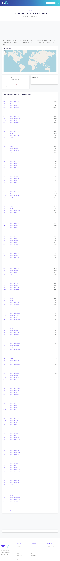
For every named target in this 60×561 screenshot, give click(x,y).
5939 (4, 206)
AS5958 (11, 347)
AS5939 (11, 206)
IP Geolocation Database (21, 548)
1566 (4, 394)
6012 (4, 480)
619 (4, 349)
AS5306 (11, 510)
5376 (4, 266)
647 (4, 118)
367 (4, 105)
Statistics (18, 553)
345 (4, 167)
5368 (4, 461)
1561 (4, 214)
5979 (4, 497)
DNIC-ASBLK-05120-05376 (14, 296)
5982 (4, 328)
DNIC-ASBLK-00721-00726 (14, 99)
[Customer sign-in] (58, 3)
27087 (5, 283)
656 (4, 364)
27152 (4, 401)
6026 (4, 197)
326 (4, 285)
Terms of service (11, 559)
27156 (4, 392)
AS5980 (11, 495)
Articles (32, 549)
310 (4, 424)
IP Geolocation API (19, 546)
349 (4, 330)
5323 (4, 465)
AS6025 (11, 476)
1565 (4, 291)
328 (4, 242)
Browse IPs (33, 551)
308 (4, 403)
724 (4, 386)
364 (4, 229)
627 (4, 319)
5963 (4, 508)
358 (4, 270)
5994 (4, 491)
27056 (5, 420)
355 (4, 184)
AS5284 (11, 362)
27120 (4, 411)
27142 (4, 150)
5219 (4, 454)
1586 (4, 433)
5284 (4, 362)
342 (4, 238)
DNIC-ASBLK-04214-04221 (14, 448)
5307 (4, 193)
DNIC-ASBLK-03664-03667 (15, 437)
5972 (4, 103)
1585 (4, 332)
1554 (4, 122)
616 (4, 388)
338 (4, 251)
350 (4, 148)
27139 (4, 317)
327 (4, 259)
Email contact (49, 554)
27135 (4, 373)
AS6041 (11, 152)
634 (4, 313)
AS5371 (11, 137)
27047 (4, 304)
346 (4, 221)
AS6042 (11, 208)
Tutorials (32, 548)
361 (4, 116)
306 (4, 101)
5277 (4, 129)
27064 (5, 107)
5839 (4, 210)
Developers (18, 549)
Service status (34, 555)
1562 (4, 360)
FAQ (31, 546)
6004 (4, 484)
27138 (4, 281)
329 (4, 236)
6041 (4, 152)
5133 (4, 296)
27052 (4, 422)
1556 (4, 169)
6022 (4, 478)
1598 (4, 493)
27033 (4, 379)
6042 (4, 208)
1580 (4, 174)
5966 (4, 506)
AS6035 (11, 146)
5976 (4, 499)
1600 (4, 135)
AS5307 (11, 193)
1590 (4, 287)
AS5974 (11, 199)
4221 (4, 448)
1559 (4, 244)
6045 (4, 381)
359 (4, 272)
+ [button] (4, 51)
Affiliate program (24, 559)
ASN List (32, 553)
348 (4, 225)
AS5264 (11, 274)
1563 (4, 176)
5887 (4, 439)
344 (4, 191)
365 (4, 180)
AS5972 (11, 103)
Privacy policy (17, 559)
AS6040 (11, 300)
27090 (5, 409)
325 (4, 154)
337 (4, 204)
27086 (5, 195)
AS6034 (11, 298)
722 (4, 311)
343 (4, 182)
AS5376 (11, 266)
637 (4, 109)
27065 (5, 289)
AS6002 (11, 486)
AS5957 (11, 341)
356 (4, 161)
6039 (4, 133)
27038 (5, 377)
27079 (5, 315)
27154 (4, 371)
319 (4, 234)
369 (4, 159)
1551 (4, 390)
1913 (4, 435)
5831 (4, 178)
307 (4, 418)
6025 (4, 476)
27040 (5, 431)
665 (4, 139)
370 (4, 124)
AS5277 (11, 129)
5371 (4, 137)
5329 (4, 358)
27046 (5, 120)
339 (4, 255)
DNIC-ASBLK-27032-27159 (14, 107)
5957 (4, 341)
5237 (4, 336)
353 (4, 268)
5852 (4, 114)
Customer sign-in (19, 555)
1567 (4, 302)
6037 (4, 396)
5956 (4, 471)
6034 (4, 298)
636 (4, 321)
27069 (5, 326)
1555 (4, 257)
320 (4, 253)
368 (4, 165)
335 (4, 131)
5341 (4, 463)
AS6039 (11, 133)
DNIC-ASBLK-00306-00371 (15, 101)
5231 (4, 456)
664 (4, 343)
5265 (4, 467)
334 (4, 212)
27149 (4, 356)
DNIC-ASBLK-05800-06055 (15, 114)
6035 (4, 146)
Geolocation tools (19, 551)
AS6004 (11, 484)
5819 (4, 450)
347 (4, 240)
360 (4, 189)
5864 (4, 441)
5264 (4, 274)
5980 (4, 495)
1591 (4, 482)
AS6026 (11, 197)
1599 (4, 501)
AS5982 (11, 328)
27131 (4, 416)
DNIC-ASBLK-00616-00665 (15, 109)
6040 (4, 300)
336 (4, 163)
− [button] (4, 52)
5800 (4, 452)
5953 (4, 469)
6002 (4, 486)
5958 (4, 347)
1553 (4, 366)
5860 (4, 345)
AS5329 (11, 358)
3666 (4, 437)
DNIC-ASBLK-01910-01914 (14, 351)
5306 (4, 510)
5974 (4, 199)
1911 (4, 351)
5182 (4, 334)
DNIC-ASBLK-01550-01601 (14, 122)
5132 (4, 446)
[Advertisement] (30, 32)
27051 (4, 426)
